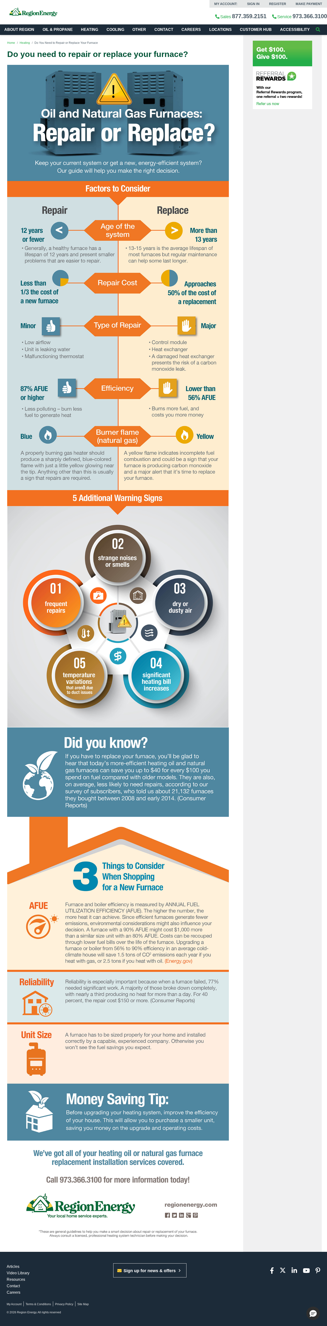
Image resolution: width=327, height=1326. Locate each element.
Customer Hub (256, 30)
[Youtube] (306, 1271)
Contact (163, 30)
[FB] (272, 1271)
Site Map (83, 1304)
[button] (313, 1313)
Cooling (115, 30)
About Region (19, 30)
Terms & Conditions (38, 1304)
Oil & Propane (58, 30)
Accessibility (295, 30)
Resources (16, 1279)
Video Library (18, 1273)
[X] (283, 1271)
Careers (13, 1292)
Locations (220, 30)
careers (191, 30)
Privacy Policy (64, 1304)
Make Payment (309, 4)
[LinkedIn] (294, 1271)
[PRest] (318, 1271)
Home (11, 43)
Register (277, 4)
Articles (13, 1266)
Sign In (253, 4)
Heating (89, 30)
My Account (14, 1304)
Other (139, 30)
